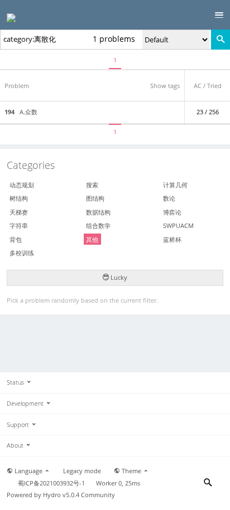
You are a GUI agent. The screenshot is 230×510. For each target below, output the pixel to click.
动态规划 (21, 185)
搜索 (92, 185)
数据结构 (98, 212)
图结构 (95, 198)
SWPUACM (178, 225)
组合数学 (98, 225)
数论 (169, 198)
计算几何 (175, 185)
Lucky (118, 277)
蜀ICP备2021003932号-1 (51, 483)
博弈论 (172, 212)
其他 (92, 239)
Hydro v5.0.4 (61, 495)
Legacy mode (82, 471)
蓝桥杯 (172, 239)
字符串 (18, 225)
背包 (15, 239)
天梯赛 (18, 212)
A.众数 (20, 112)
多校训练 (21, 253)
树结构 (18, 198)
